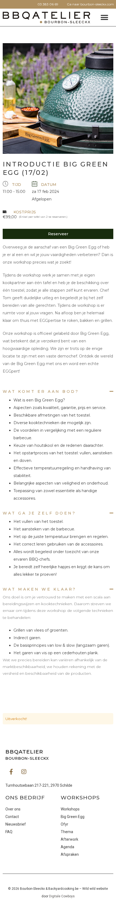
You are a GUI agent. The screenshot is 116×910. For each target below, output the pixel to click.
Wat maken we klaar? (39, 589)
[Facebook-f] (11, 771)
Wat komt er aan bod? (41, 391)
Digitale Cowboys (62, 896)
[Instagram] (23, 771)
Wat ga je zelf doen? (39, 513)
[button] (104, 17)
